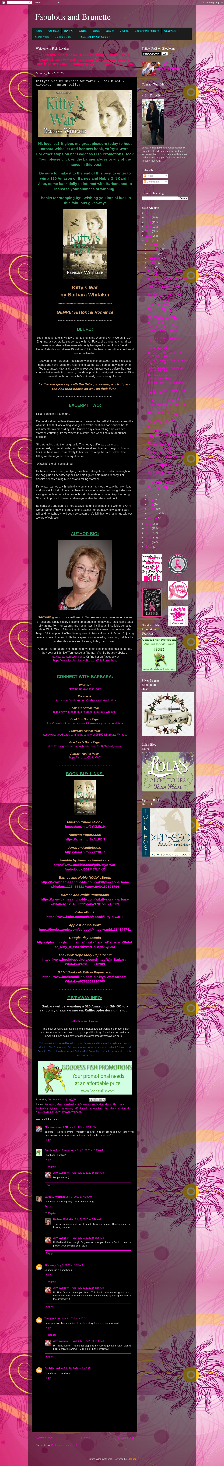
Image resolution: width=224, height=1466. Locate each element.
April (151, 504)
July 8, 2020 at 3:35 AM (91, 1287)
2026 (149, 213)
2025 (149, 217)
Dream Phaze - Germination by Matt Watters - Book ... (168, 436)
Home (39, 30)
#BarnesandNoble (88, 1104)
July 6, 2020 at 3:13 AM (90, 1150)
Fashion (110, 30)
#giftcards (55, 1108)
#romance (77, 1112)
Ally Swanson (169, 63)
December (154, 244)
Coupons (125, 30)
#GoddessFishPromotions (89, 1108)
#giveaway (67, 1108)
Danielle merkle (53, 1368)
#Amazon (50, 1104)
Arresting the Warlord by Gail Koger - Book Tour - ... (167, 273)
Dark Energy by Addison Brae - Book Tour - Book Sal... (168, 287)
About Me (53, 30)
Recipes (83, 30)
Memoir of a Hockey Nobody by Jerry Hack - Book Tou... (165, 399)
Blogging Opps (63, 36)
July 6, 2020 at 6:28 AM (88, 1219)
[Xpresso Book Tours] (166, 855)
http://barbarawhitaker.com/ (67, 656)
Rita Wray (50, 1265)
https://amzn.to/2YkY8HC (85, 852)
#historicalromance (46, 1112)
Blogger (132, 1459)
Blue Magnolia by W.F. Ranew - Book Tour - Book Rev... (165, 450)
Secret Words (42, 36)
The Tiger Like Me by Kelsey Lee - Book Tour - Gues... (167, 295)
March (152, 509)
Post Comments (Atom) (64, 1445)
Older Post (126, 1438)
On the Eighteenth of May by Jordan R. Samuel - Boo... (168, 361)
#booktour (118, 1104)
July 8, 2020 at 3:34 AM (91, 1172)
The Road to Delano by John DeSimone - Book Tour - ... (164, 325)
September (154, 258)
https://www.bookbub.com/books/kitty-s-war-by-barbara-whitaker (85, 723)
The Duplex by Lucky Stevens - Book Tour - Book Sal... (165, 421)
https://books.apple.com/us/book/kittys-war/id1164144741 (85, 929)
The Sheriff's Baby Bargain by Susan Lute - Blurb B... (164, 376)
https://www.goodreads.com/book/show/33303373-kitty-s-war (84, 746)
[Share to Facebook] (100, 1100)
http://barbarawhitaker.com (85, 688)
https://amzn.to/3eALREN (85, 839)
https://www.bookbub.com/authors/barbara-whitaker (85, 711)
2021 (149, 236)
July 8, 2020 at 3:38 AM (91, 1238)
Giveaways (170, 30)
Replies (52, 1166)
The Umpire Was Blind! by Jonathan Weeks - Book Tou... (167, 443)
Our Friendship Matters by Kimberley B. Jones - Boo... (164, 317)
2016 (149, 537)
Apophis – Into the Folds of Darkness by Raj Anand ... (163, 332)
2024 (149, 222)
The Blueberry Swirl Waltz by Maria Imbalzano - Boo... (167, 354)
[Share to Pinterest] (104, 1100)
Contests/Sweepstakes (147, 30)
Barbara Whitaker (54, 1197)
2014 (149, 546)
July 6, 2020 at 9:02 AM (70, 1265)
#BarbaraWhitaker (67, 1104)
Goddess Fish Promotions (60, 1150)
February (153, 513)
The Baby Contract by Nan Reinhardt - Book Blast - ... (164, 310)
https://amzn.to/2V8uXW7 (85, 757)
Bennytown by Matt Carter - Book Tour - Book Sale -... (166, 302)
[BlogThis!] (94, 1100)
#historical (123, 1108)
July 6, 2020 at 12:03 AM (82, 1127)
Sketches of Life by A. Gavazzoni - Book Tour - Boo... (167, 339)
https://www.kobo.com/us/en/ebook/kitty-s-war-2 (84, 917)
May (151, 499)
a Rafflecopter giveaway (85, 1021)
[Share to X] (97, 1100)
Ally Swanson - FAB (56, 1127)
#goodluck (110, 1108)
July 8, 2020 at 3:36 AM (91, 1341)
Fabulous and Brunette (73, 16)
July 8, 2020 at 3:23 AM (74, 1318)
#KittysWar (64, 1112)
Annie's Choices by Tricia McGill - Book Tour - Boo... (166, 369)
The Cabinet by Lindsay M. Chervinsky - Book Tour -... (164, 428)
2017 (149, 533)
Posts (149, 175)
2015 (149, 542)
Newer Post (44, 1438)
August (152, 263)
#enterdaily (42, 1108)
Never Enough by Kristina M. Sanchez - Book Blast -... (163, 465)
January (153, 518)
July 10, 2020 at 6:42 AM (77, 1368)
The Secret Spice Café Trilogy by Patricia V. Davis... (166, 473)
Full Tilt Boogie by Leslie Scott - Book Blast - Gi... (165, 347)
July (150, 267)
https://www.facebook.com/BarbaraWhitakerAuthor (85, 700)
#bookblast (105, 1104)
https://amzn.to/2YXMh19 (85, 826)
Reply (47, 1139)
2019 (149, 524)
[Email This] (90, 1100)
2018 (149, 528)
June (151, 495)
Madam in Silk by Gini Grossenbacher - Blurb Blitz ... (166, 413)
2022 (149, 231)
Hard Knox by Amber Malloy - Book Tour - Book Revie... (167, 406)
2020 (149, 240)
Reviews (69, 30)
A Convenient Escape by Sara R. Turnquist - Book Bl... (166, 480)
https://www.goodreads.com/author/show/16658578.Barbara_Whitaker (85, 734)
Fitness (96, 30)
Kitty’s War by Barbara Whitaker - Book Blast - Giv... (166, 488)
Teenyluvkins (52, 1318)
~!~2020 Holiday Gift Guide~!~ (94, 36)
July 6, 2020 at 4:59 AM (79, 1197)
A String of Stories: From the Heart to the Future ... (167, 391)
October (153, 253)
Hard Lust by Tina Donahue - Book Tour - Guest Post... (167, 458)
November (154, 249)
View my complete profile (171, 68)
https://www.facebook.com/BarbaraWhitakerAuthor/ (84, 660)
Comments (152, 181)
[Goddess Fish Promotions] (159, 671)
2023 (149, 226)
